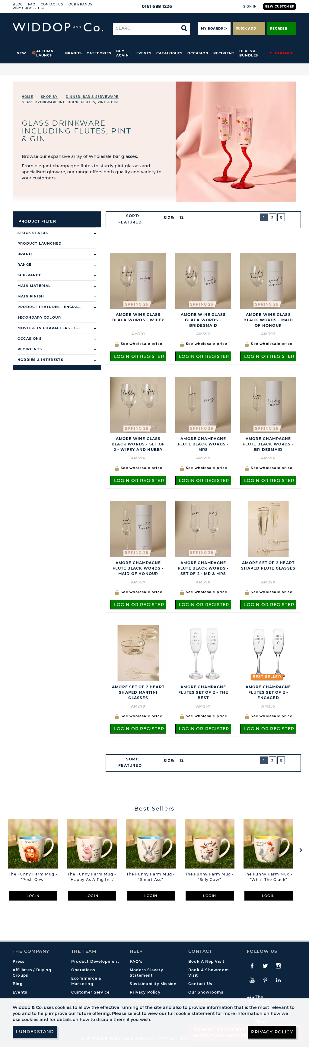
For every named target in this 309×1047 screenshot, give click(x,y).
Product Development (95, 961)
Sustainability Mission (153, 983)
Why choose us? (29, 8)
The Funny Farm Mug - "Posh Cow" (33, 877)
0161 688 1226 (157, 6)
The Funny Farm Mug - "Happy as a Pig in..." (92, 877)
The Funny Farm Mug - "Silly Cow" (209, 877)
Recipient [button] (223, 53)
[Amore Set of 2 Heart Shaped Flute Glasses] (268, 529)
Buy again (122, 53)
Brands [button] (73, 53)
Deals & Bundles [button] (248, 53)
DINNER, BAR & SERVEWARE (92, 97)
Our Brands (80, 4)
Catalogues (169, 53)
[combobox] (133, 222)
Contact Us (52, 4)
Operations (83, 970)
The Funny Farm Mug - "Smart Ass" (150, 877)
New (21, 53)
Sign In (250, 6)
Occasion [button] (197, 53)
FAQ (31, 4)
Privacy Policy (145, 992)
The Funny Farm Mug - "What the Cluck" (268, 877)
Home (27, 97)
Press (18, 961)
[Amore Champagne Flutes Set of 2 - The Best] (203, 653)
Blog (18, 4)
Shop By (49, 97)
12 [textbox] (182, 217)
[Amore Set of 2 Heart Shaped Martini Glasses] (138, 653)
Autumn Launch (45, 53)
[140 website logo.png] (58, 27)
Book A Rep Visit (206, 961)
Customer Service (90, 992)
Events (144, 53)
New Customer (280, 6)
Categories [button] (99, 53)
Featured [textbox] (130, 222)
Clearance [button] (281, 53)
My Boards (212, 29)
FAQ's (136, 961)
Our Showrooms (206, 992)
